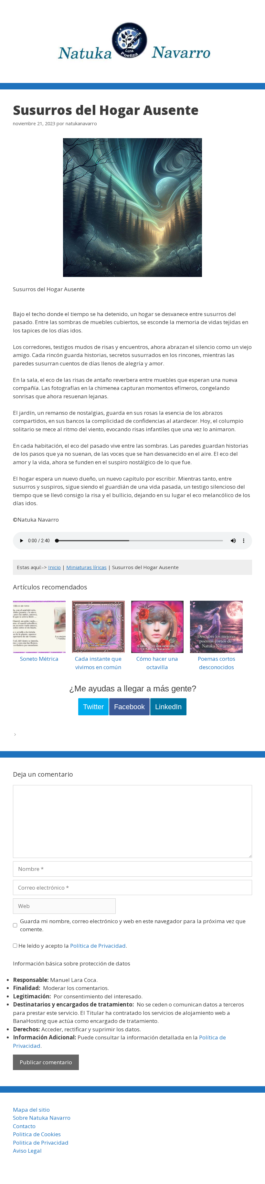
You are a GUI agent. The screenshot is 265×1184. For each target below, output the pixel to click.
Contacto (24, 1126)
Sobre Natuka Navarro (41, 1117)
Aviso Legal (27, 1150)
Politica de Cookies (37, 1134)
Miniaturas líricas (86, 567)
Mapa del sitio (31, 1109)
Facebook (129, 707)
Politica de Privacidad (41, 1142)
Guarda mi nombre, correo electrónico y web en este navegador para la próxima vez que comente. (133, 925)
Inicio (54, 567)
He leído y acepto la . (72, 945)
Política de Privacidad (98, 945)
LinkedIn (168, 707)
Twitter (93, 707)
